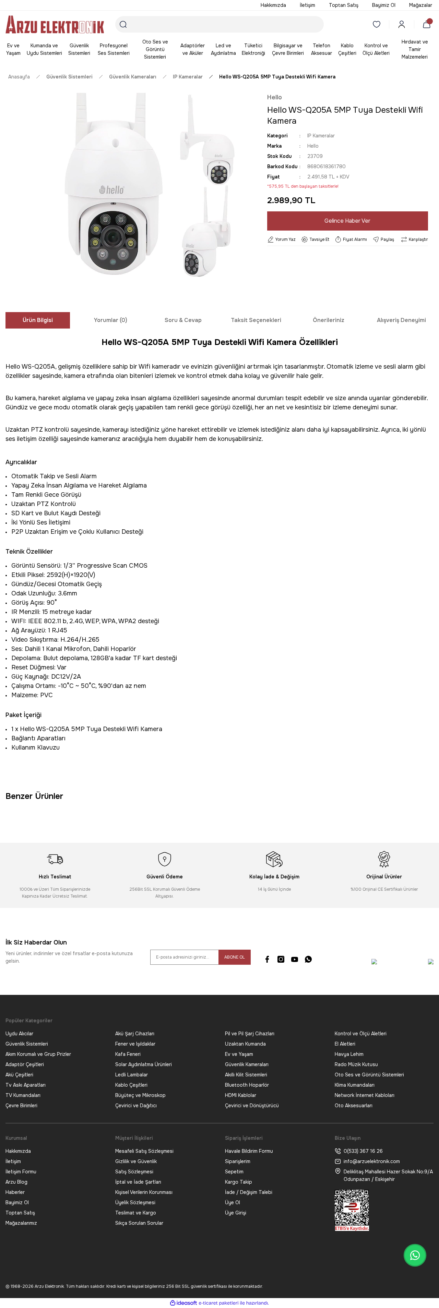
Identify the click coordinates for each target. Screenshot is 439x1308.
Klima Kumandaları (355, 1085)
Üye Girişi (235, 1213)
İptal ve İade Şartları (138, 1182)
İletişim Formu (20, 1172)
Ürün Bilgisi (38, 320)
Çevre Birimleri (21, 1105)
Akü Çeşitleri (19, 1075)
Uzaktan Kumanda (245, 1044)
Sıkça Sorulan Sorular (139, 1223)
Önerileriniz (328, 320)
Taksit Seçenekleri (256, 320)
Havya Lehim (349, 1054)
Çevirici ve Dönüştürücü (252, 1105)
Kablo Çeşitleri (131, 1085)
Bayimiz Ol (17, 1202)
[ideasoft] (183, 1303)
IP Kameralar (321, 136)
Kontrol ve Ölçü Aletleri (361, 1034)
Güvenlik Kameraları (247, 1064)
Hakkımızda (18, 1151)
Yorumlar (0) (110, 320)
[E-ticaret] (219, 1303)
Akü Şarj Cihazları (134, 1034)
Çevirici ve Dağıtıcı (136, 1105)
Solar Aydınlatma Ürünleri (143, 1064)
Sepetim (234, 1172)
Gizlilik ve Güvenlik (136, 1161)
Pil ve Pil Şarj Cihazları (249, 1034)
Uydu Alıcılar (19, 1034)
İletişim (13, 1161)
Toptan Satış (20, 1213)
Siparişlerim (237, 1161)
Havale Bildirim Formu (249, 1151)
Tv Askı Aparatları (25, 1085)
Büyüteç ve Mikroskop (140, 1095)
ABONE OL (234, 957)
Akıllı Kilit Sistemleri (246, 1075)
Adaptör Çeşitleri (24, 1064)
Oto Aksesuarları (353, 1105)
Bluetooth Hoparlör (247, 1085)
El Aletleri (345, 1044)
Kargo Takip (238, 1182)
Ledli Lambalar (131, 1075)
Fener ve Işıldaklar (135, 1044)
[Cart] (428, 24)
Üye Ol (232, 1202)
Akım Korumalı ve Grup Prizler (38, 1054)
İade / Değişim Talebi (248, 1192)
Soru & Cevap (183, 320)
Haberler (15, 1192)
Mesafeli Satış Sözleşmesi (144, 1151)
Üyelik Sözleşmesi (135, 1202)
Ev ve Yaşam (239, 1054)
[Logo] (54, 24)
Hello (274, 97)
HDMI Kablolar (240, 1095)
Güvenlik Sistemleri (26, 1044)
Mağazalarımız (21, 1223)
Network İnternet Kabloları (364, 1095)
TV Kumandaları (22, 1095)
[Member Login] (402, 24)
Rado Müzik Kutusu (356, 1064)
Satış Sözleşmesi (134, 1172)
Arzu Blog (16, 1182)
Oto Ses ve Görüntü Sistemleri (369, 1075)
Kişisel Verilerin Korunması (144, 1192)
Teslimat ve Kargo (135, 1213)
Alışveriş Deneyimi (401, 320)
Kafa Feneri (128, 1054)
